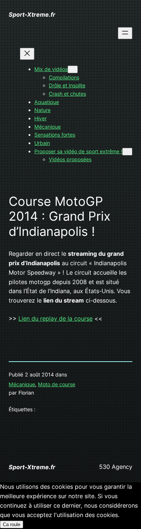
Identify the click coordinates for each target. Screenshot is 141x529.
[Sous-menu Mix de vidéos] (73, 69)
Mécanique (22, 384)
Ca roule (11, 524)
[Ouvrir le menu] (125, 33)
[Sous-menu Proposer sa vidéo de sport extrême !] (127, 151)
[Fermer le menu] (27, 54)
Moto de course (56, 384)
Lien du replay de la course (55, 318)
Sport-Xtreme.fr (32, 14)
